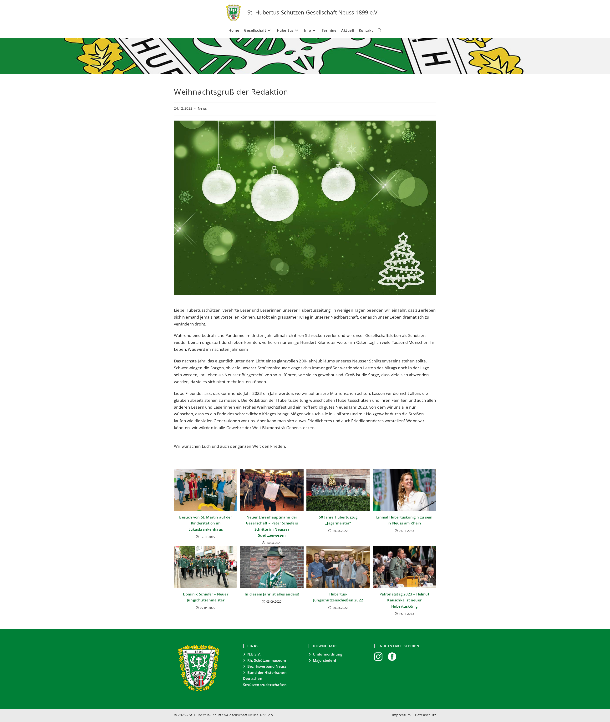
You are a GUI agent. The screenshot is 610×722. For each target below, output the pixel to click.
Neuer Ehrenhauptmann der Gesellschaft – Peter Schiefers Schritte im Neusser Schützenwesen (272, 526)
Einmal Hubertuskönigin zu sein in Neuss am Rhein (404, 520)
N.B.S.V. (254, 654)
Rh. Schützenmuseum (266, 660)
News (202, 108)
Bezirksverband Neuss (267, 666)
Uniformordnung (327, 654)
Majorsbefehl (324, 660)
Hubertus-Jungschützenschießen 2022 (338, 597)
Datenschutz (425, 715)
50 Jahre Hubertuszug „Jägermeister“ (338, 520)
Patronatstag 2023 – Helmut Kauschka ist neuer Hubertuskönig (404, 600)
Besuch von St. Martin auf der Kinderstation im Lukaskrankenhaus (205, 523)
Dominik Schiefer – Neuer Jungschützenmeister (205, 597)
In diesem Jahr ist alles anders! (272, 594)
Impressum (401, 715)
